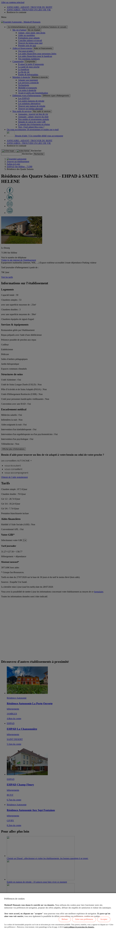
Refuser (65, 919)
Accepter (103, 919)
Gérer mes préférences (84, 919)
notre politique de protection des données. (79, 927)
